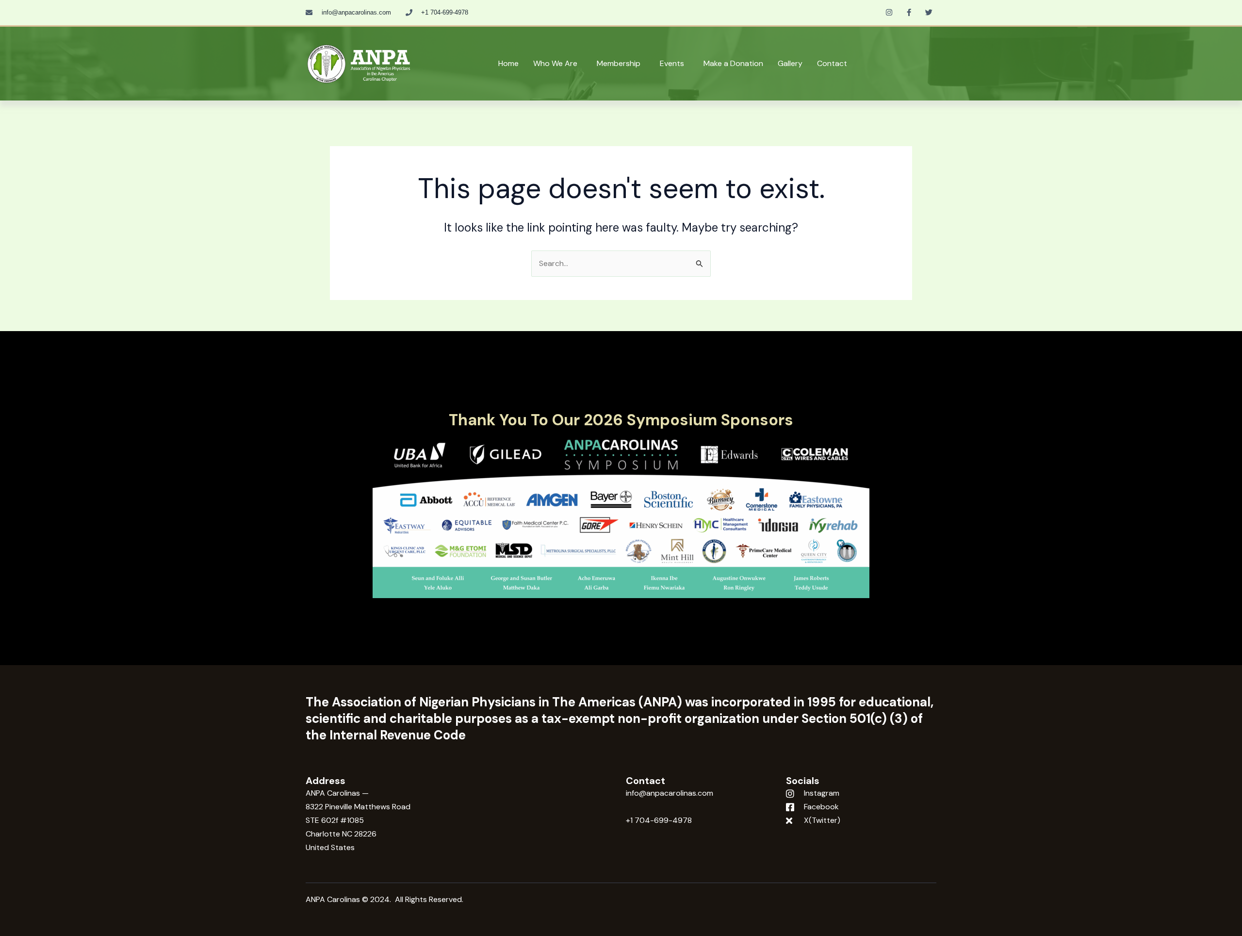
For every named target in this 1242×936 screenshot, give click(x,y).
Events (672, 63)
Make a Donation (733, 63)
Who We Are (555, 63)
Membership (618, 63)
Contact (832, 63)
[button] (557, 63)
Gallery (790, 63)
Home (508, 63)
